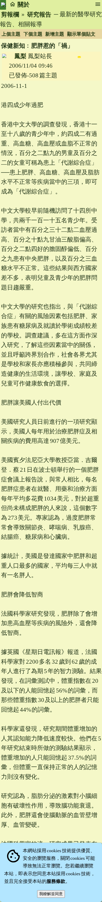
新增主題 (54, 34)
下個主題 (33, 34)
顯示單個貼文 (81, 34)
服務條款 (56, 881)
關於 (24, 4)
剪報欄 (10, 14)
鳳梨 (20, 56)
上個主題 (11, 34)
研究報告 (39, 14)
